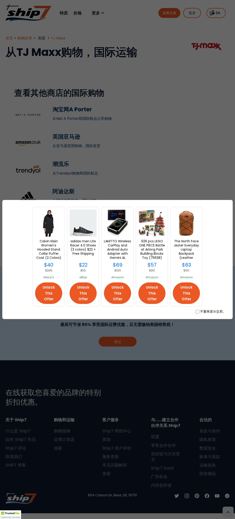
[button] (10, 514)
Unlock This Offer (49, 293)
